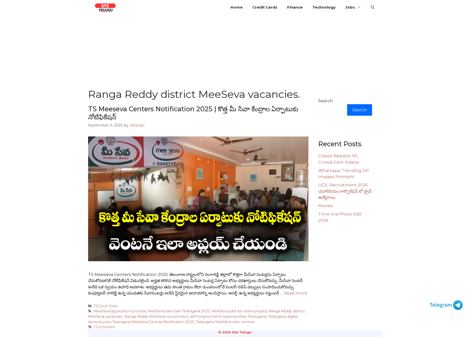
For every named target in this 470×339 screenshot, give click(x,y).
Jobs (350, 7)
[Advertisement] (235, 51)
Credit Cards (264, 7)
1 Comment (104, 327)
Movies (325, 205)
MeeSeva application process (120, 311)
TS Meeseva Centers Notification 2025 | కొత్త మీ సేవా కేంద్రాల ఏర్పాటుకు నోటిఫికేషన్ (193, 113)
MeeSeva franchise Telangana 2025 (179, 311)
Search (325, 100)
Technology (324, 7)
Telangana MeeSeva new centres (225, 322)
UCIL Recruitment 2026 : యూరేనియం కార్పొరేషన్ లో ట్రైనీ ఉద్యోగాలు (345, 191)
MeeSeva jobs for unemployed (239, 311)
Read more (295, 293)
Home (237, 7)
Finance (295, 7)
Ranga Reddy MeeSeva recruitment (156, 316)
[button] (372, 7)
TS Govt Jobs (106, 306)
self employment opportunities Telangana (228, 316)
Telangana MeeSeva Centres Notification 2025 (153, 322)
